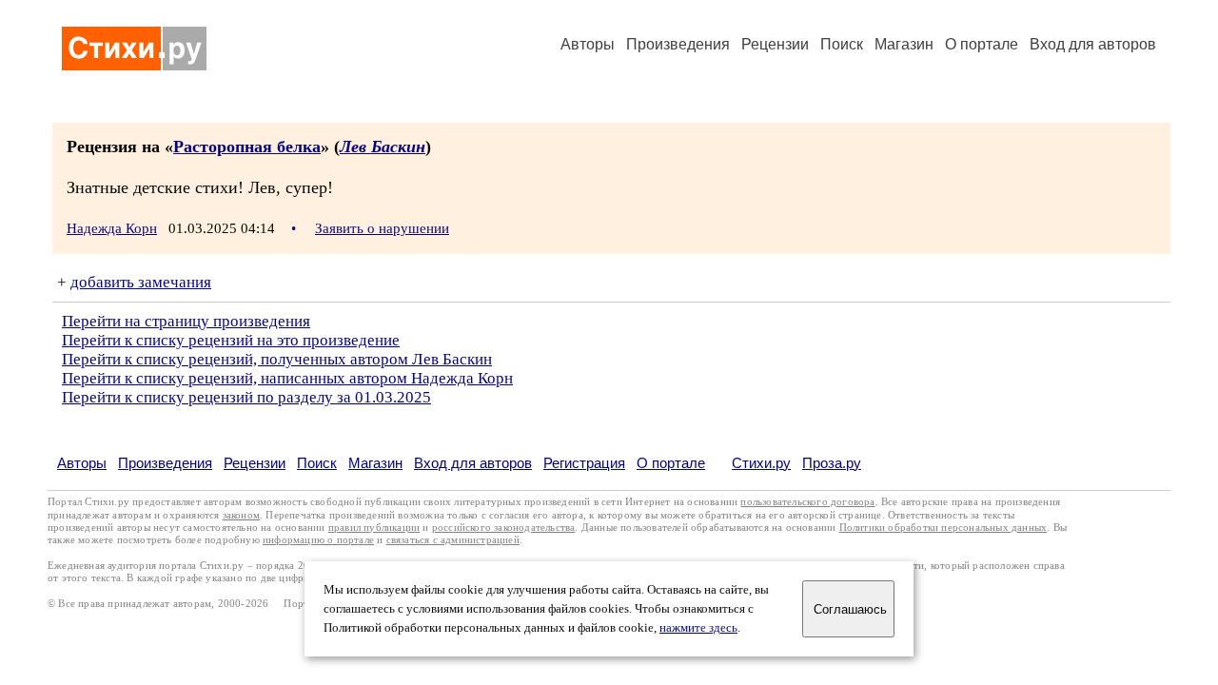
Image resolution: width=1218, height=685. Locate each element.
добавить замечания (140, 282)
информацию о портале (318, 540)
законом (241, 515)
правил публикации (374, 527)
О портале (671, 463)
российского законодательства (504, 527)
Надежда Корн (112, 228)
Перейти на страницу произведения (186, 321)
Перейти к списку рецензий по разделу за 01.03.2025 (246, 397)
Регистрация (584, 463)
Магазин (903, 44)
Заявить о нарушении (382, 228)
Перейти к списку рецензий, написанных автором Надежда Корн (287, 378)
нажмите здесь (698, 628)
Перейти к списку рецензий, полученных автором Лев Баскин (277, 359)
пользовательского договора (807, 502)
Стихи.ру (761, 463)
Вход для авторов (1093, 44)
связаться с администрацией (453, 540)
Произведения (678, 44)
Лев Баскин (382, 146)
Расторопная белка (247, 146)
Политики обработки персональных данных (943, 527)
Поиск (841, 44)
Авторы (587, 44)
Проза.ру (831, 463)
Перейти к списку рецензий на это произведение (231, 340)
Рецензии (775, 44)
